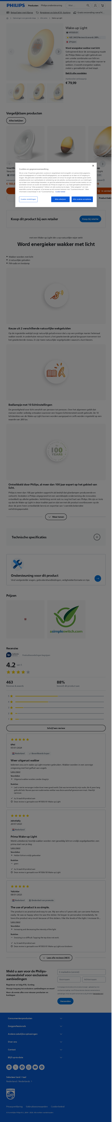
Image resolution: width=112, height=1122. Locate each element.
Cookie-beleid (59, 191)
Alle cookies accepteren (81, 199)
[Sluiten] (92, 166)
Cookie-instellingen (27, 199)
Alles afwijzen (59, 199)
